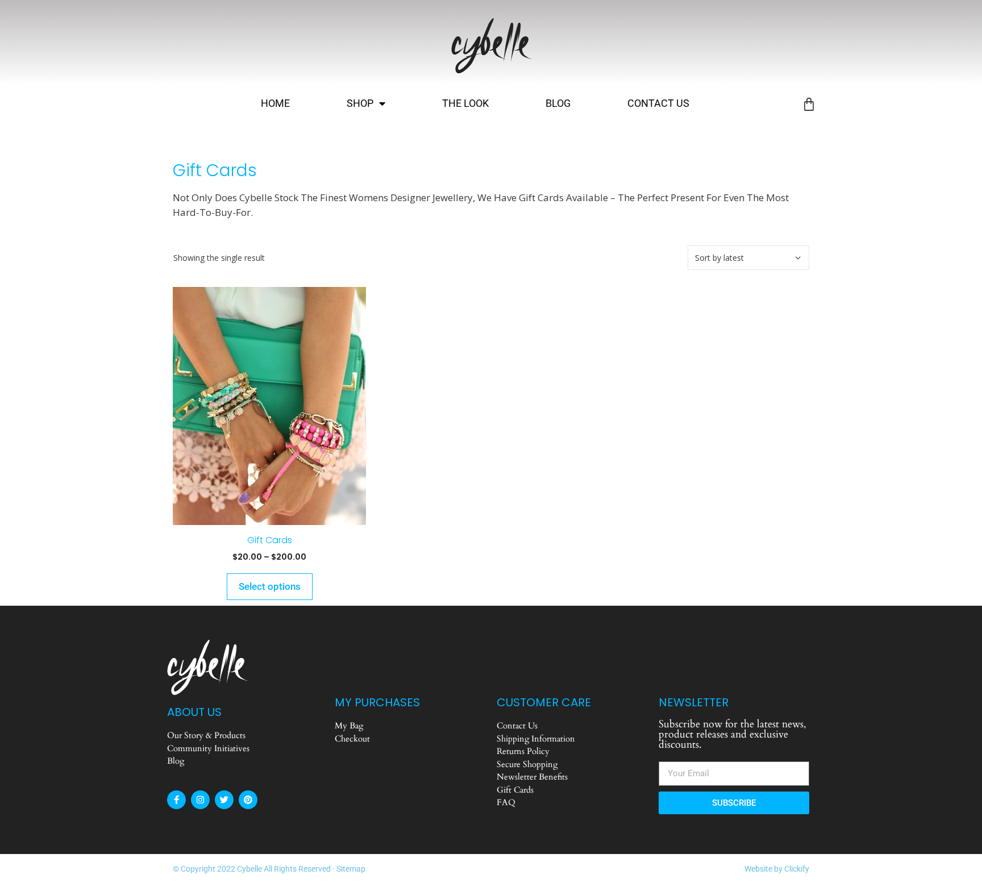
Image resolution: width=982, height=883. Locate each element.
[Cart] (809, 104)
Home (275, 103)
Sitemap (350, 868)
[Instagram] (200, 799)
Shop (360, 103)
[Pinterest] (248, 799)
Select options (270, 586)
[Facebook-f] (176, 799)
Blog (558, 103)
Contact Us (658, 103)
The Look (465, 103)
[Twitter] (224, 799)
